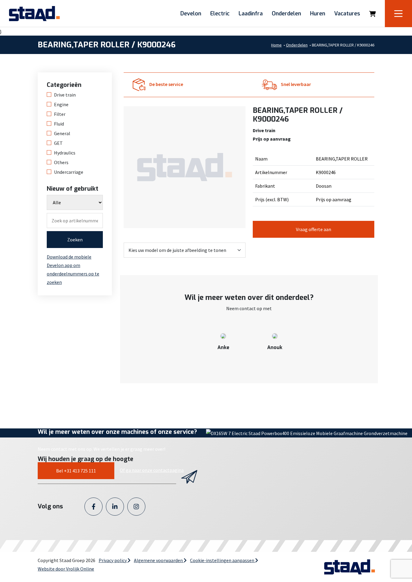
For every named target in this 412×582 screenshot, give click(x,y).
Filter (59, 114)
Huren (317, 13)
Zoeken (75, 240)
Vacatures (347, 13)
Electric (220, 13)
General (62, 133)
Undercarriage (68, 172)
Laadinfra (251, 13)
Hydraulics (64, 153)
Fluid (59, 124)
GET (58, 143)
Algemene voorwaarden (159, 560)
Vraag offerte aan (313, 229)
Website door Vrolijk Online (66, 569)
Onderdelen (286, 13)
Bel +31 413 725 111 (76, 471)
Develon (190, 13)
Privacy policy (113, 560)
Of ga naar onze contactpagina (152, 470)
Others (61, 162)
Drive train (65, 95)
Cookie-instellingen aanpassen (222, 560)
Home (276, 45)
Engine (61, 104)
